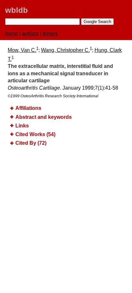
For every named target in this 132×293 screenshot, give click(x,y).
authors (30, 33)
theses (50, 33)
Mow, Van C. (22, 50)
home (11, 33)
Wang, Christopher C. (65, 50)
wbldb (16, 10)
